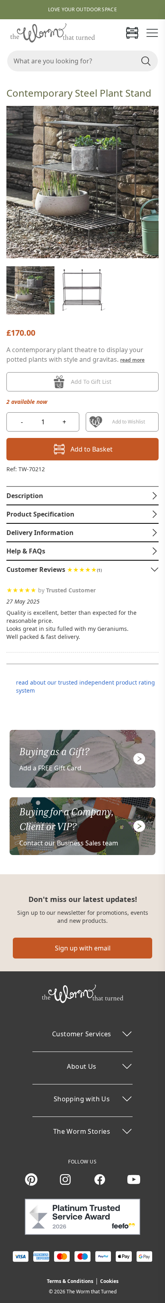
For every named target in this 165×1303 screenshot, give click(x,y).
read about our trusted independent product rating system (85, 686)
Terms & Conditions (70, 1281)
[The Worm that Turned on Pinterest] (31, 1179)
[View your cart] (132, 33)
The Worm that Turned (91, 1291)
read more (132, 360)
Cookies (109, 1281)
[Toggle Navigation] (152, 33)
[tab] (82, 496)
